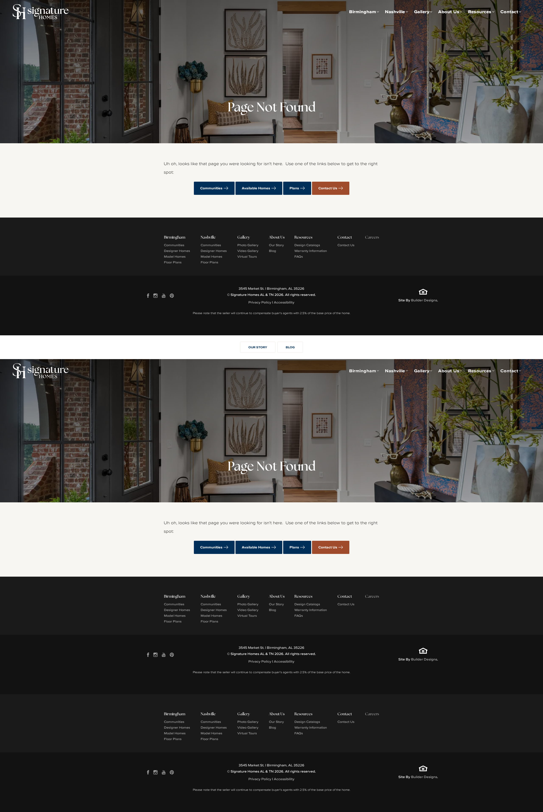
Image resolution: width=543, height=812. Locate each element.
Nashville (208, 237)
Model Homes (175, 256)
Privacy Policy (259, 302)
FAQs (298, 256)
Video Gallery (247, 251)
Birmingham (174, 237)
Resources (303, 237)
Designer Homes (177, 251)
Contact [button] (509, 11)
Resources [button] (479, 11)
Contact (344, 237)
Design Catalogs (307, 245)
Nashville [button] (395, 11)
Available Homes (256, 188)
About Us (277, 237)
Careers (372, 237)
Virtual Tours (247, 256)
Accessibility (284, 302)
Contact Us (327, 188)
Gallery (243, 237)
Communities (211, 188)
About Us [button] (448, 11)
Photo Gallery (247, 245)
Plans (294, 188)
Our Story (276, 245)
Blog (272, 251)
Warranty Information (310, 251)
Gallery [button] (422, 11)
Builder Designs (424, 300)
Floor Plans (173, 262)
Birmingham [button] (362, 11)
